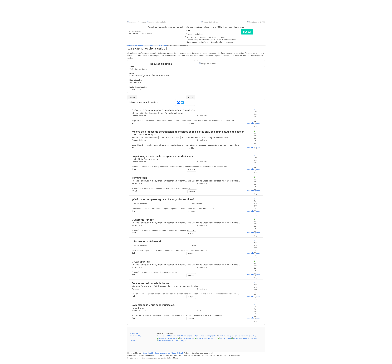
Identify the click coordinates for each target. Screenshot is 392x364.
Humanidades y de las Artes (197, 42)
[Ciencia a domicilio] (186, 338)
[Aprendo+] (212, 336)
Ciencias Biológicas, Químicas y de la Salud (203, 40)
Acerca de (134, 333)
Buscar (247, 31)
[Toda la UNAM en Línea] (167, 336)
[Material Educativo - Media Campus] (171, 341)
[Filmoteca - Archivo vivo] (167, 338)
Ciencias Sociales (229, 40)
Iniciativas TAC (135, 336)
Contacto (133, 338)
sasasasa (229, 42)
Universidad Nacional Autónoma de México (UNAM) (163, 353)
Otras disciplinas (217, 42)
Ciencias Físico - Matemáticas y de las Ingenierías (206, 37)
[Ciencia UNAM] (224, 338)
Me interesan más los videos (141, 33)
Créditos (133, 341)
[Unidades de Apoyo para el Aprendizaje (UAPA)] (236, 336)
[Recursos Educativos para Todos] (244, 338)
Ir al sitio (132, 97)
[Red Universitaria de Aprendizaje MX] (192, 336)
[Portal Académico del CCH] (206, 338)
